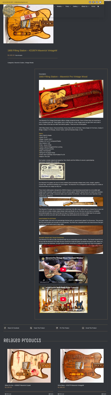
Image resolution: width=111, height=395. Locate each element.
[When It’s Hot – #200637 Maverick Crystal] (29, 366)
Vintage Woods (29, 62)
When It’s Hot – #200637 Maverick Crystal (18, 385)
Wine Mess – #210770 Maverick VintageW (71, 385)
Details (51, 394)
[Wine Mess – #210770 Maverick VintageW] (81, 366)
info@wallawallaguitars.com (21, 2)
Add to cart (8, 394)
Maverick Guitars (19, 62)
